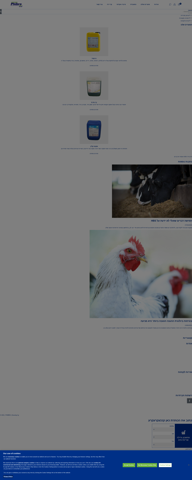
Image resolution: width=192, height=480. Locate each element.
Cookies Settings (165, 465)
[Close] (189, 465)
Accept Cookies (129, 465)
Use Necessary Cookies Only (147, 465)
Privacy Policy (8, 476)
